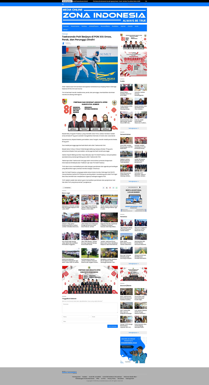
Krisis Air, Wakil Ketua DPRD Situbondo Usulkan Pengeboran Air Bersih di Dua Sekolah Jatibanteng (140, 121)
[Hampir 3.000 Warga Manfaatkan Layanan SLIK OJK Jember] (126, 319)
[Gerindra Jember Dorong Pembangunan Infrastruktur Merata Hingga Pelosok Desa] (141, 87)
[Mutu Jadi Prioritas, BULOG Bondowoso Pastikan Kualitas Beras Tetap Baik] (126, 291)
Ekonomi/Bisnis (105, 26)
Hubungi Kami (130, 378)
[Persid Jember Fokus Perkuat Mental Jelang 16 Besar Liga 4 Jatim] (109, 199)
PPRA (97, 378)
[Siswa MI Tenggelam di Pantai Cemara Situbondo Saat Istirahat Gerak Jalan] (141, 222)
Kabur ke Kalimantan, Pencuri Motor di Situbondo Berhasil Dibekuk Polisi (141, 1)
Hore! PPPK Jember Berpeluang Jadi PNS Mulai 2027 (126, 147)
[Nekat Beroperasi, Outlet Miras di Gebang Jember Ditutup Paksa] (126, 168)
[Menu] (63, 4)
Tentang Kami (76, 377)
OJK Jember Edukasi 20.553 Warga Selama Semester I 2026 (141, 312)
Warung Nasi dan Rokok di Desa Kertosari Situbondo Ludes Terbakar (141, 243)
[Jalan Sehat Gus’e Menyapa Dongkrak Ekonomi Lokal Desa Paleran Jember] (90, 217)
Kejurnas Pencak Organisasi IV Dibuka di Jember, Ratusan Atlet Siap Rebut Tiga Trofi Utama (109, 225)
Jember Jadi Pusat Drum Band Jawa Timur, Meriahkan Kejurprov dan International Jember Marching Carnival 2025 (109, 243)
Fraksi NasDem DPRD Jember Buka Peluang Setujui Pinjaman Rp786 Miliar (126, 107)
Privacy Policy (112, 378)
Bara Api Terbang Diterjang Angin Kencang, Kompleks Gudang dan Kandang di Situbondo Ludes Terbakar (126, 256)
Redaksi (84, 377)
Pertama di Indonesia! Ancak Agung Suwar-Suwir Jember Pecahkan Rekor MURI (90, 1)
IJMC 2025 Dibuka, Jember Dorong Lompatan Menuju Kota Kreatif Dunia (89, 243)
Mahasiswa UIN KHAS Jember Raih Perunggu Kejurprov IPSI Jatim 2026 (70, 207)
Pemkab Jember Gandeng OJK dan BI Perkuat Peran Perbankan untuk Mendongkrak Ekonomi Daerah (140, 147)
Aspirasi (123, 26)
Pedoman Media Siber (130, 377)
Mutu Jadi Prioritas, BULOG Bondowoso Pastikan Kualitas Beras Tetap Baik (126, 298)
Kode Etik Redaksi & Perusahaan (112, 377)
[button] (145, 4)
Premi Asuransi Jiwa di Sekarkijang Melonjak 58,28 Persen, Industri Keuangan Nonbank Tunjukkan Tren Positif (140, 326)
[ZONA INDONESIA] (104, 15)
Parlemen (66, 26)
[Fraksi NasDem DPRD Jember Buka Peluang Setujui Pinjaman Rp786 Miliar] (126, 101)
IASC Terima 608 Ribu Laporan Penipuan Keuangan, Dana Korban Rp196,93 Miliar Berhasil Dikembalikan (126, 312)
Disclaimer (121, 378)
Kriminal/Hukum (94, 26)
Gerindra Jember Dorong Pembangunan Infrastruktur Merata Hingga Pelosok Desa (141, 94)
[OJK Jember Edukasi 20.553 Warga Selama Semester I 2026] (141, 305)
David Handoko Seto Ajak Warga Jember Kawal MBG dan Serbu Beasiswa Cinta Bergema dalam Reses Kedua (126, 121)
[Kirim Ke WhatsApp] (116, 188)
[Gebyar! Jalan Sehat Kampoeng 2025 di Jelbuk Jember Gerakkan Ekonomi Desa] (70, 217)
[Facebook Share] (103, 188)
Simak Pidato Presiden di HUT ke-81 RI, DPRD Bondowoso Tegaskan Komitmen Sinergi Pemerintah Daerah (126, 94)
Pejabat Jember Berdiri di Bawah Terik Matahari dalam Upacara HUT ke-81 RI (126, 161)
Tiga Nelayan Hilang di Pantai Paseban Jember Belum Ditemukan (126, 229)
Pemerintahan (75, 26)
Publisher (67, 42)
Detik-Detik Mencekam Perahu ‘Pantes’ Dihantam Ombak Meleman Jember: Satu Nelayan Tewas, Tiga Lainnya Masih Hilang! (126, 243)
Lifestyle (130, 26)
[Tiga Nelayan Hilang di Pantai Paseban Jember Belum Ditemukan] (126, 222)
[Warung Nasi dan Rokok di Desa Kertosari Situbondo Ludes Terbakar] (141, 236)
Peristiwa (84, 26)
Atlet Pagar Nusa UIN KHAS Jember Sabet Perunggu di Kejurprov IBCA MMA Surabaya (89, 207)
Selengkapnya (133, 128)
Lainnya (65, 29)
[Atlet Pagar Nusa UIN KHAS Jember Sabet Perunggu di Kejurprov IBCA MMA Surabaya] (90, 199)
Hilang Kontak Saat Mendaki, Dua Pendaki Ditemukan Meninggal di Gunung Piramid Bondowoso (140, 256)
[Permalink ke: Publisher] (63, 43)
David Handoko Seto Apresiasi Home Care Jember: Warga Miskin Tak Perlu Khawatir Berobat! (141, 107)
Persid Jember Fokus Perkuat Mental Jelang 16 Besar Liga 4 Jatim (109, 207)
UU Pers (103, 378)
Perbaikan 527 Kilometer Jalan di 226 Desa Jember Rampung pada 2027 (140, 174)
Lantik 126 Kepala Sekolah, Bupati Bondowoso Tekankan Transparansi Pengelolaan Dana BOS (140, 161)
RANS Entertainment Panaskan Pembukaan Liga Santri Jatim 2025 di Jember (70, 261)
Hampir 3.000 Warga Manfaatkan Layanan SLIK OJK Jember (126, 326)
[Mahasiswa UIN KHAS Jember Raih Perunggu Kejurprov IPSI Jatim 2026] (70, 199)
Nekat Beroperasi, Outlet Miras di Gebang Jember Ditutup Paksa (125, 174)
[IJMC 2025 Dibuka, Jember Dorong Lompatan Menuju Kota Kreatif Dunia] (90, 235)
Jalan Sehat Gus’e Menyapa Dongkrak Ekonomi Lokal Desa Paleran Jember (89, 225)
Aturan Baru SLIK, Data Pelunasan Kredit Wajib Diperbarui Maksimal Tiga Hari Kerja (141, 298)
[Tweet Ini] (107, 188)
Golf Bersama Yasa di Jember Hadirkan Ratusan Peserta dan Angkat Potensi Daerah (89, 261)
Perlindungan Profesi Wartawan (85, 378)
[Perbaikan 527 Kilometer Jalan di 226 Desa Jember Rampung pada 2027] (141, 168)
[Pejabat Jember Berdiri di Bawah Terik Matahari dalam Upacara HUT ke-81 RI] (126, 154)
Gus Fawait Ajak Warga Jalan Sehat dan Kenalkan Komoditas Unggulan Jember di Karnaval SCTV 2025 (70, 243)
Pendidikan (115, 26)
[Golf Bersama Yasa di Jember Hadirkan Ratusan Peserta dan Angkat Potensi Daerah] (90, 253)
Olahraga (65, 34)
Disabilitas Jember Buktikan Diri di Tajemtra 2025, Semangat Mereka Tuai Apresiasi (109, 261)
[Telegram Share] (113, 188)
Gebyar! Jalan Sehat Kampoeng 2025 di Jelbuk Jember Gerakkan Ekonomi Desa (70, 225)
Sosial (136, 26)
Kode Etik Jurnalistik (95, 377)
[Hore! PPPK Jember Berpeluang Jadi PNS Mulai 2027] (126, 140)
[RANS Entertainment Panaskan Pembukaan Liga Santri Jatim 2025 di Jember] (70, 253)
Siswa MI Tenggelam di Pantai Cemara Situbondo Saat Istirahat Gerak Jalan (141, 229)
